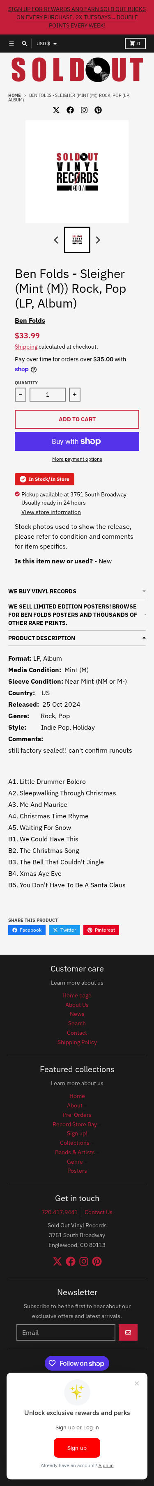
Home (14, 95)
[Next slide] (97, 240)
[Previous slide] (56, 240)
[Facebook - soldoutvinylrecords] (70, 110)
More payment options (77, 459)
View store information (51, 512)
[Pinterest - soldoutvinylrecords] (98, 110)
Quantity (26, 383)
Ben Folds (30, 320)
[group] (77, 240)
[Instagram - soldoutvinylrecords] (84, 110)
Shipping (26, 346)
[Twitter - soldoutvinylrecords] (56, 110)
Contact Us (99, 1212)
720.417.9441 (59, 1212)
